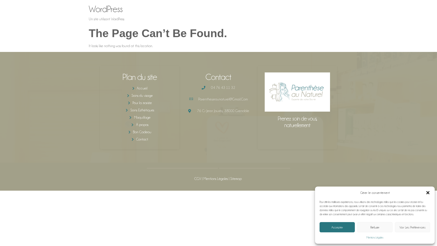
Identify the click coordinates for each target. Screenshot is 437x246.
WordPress (106, 9)
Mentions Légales (374, 237)
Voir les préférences (412, 227)
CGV (197, 179)
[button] (428, 192)
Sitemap (236, 179)
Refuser (374, 227)
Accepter (337, 227)
